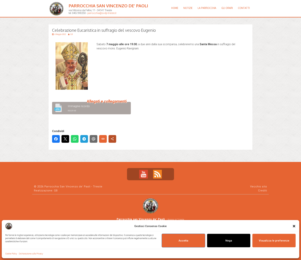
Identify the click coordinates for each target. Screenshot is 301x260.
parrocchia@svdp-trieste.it (101, 13)
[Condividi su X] (65, 139)
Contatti (244, 7)
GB (56, 190)
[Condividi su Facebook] (56, 139)
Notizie (187, 7)
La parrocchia (207, 7)
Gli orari (227, 7)
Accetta (183, 240)
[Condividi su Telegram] (84, 139)
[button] (294, 226)
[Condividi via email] (93, 139)
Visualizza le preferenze (274, 240)
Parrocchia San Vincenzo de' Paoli (108, 5)
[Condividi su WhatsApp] (75, 139)
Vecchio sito (258, 186)
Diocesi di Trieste (176, 219)
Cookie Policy (11, 253)
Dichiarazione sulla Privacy (31, 253)
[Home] (57, 18)
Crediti (262, 190)
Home (174, 7)
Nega (228, 240)
